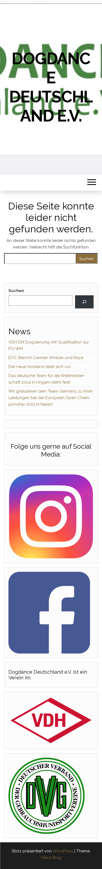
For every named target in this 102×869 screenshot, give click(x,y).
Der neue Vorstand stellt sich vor (39, 366)
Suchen (16, 290)
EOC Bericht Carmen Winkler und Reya (45, 357)
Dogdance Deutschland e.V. (51, 87)
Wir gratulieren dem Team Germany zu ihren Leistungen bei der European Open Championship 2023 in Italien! (50, 398)
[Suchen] (84, 301)
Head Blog (51, 857)
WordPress (62, 851)
